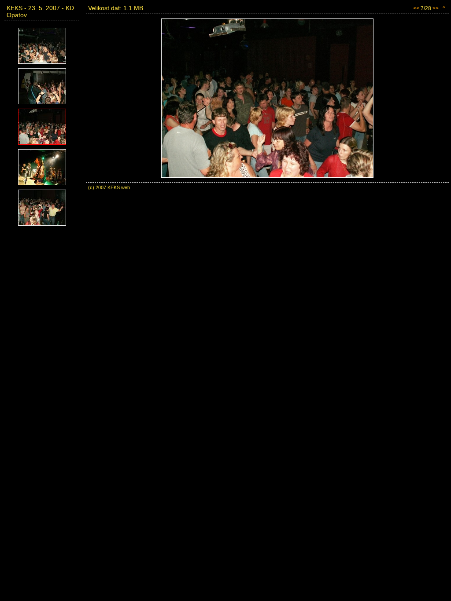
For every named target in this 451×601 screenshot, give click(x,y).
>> (436, 8)
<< (416, 8)
